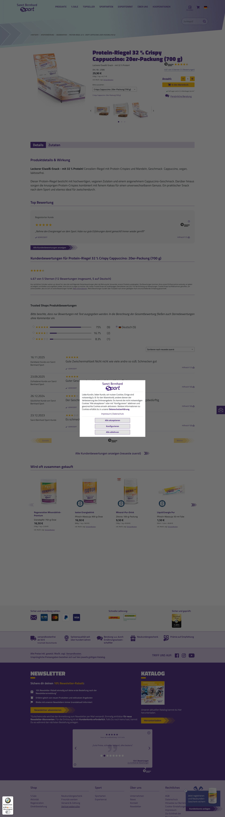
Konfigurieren (112, 426)
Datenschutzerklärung (119, 409)
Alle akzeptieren (112, 420)
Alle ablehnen (112, 432)
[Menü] (11, 797)
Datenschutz (118, 413)
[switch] (8, 812)
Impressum (106, 413)
